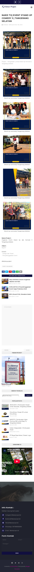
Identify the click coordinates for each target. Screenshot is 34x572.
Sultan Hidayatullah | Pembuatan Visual (20, 429)
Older (27, 350)
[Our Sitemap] (0, 494)
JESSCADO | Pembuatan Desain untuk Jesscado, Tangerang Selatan (20, 405)
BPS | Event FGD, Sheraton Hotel (20, 294)
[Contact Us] (0, 492)
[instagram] (19, 2)
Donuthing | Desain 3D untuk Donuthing (19, 413)
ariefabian (6, 24)
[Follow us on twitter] (0, 487)
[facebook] (15, 2)
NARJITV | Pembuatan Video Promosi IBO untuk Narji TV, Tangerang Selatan (19, 421)
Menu (2, 495)
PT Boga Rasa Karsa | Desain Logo (20, 435)
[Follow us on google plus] (1, 491)
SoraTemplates (13, 566)
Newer (6, 350)
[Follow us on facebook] (0, 489)
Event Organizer (7, 266)
